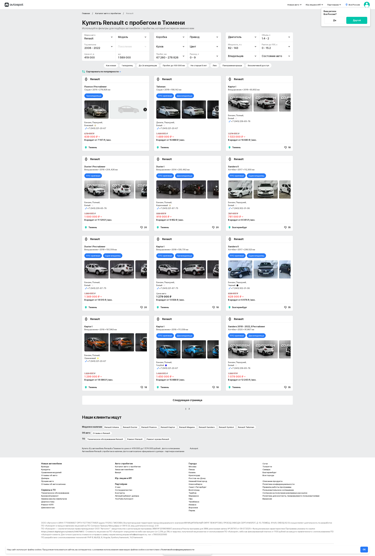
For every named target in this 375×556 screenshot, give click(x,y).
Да (334, 20)
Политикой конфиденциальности (177, 549)
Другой (357, 20)
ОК (364, 549)
